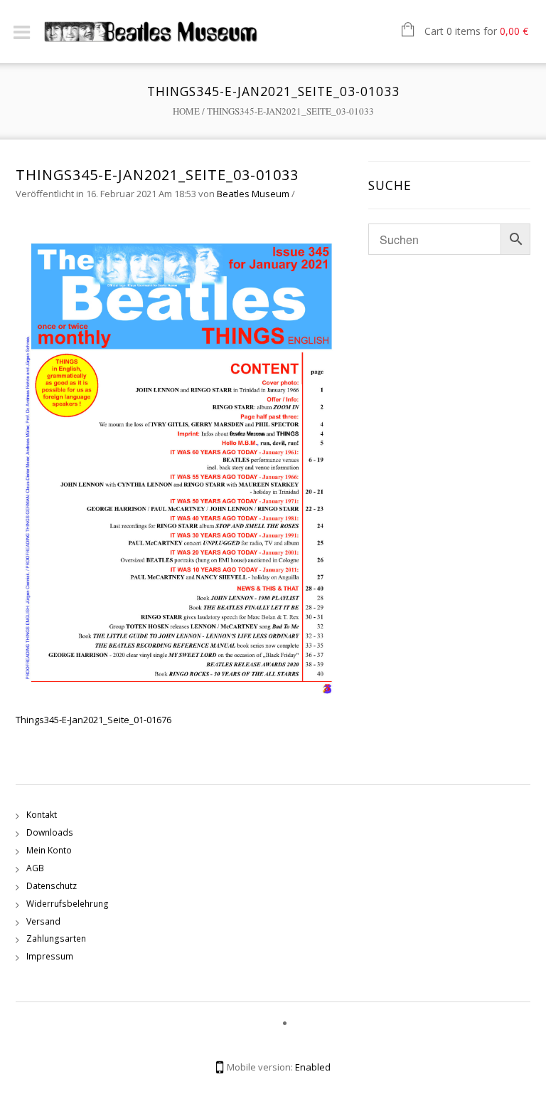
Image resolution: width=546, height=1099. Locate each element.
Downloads (49, 832)
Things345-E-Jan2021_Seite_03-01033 (157, 174)
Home (186, 111)
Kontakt (41, 815)
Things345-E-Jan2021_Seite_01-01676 (93, 719)
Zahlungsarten (56, 938)
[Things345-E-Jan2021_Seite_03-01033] (185, 463)
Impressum (49, 956)
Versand (43, 921)
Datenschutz (51, 886)
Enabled (313, 1067)
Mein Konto (49, 850)
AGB (35, 868)
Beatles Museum (253, 193)
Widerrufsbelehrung (67, 904)
